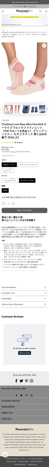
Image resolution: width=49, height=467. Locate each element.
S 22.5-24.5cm (9, 180)
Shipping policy (20, 464)
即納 (5, 190)
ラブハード (7, 170)
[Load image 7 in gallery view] (17, 109)
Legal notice (32, 464)
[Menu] (3, 11)
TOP (3, 30)
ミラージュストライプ (28, 165)
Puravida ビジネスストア (20, 458)
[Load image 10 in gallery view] (43, 109)
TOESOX (5, 120)
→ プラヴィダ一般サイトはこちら (24, 6)
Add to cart (24, 210)
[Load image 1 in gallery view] (9, 109)
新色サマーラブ (9, 165)
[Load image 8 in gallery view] (26, 109)
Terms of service (36, 461)
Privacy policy (23, 461)
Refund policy (11, 461)
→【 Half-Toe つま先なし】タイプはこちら (19, 197)
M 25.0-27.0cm (27, 180)
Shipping (13, 151)
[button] (40, 11)
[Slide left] (3, 2)
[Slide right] (45, 2)
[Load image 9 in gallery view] (34, 109)
